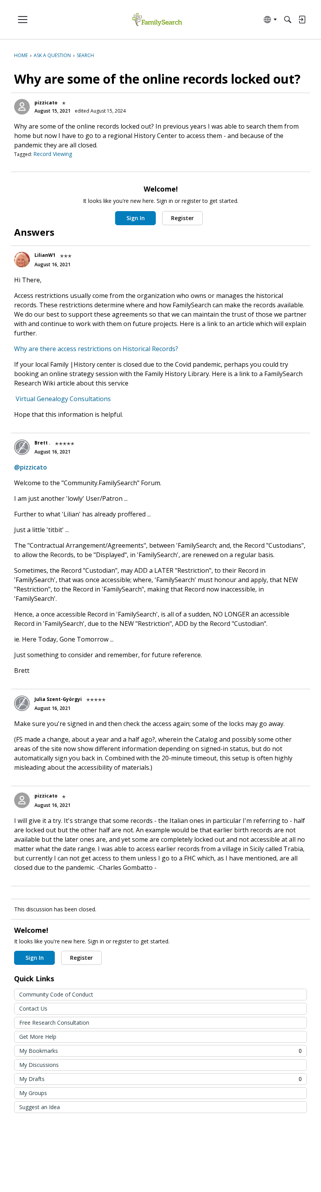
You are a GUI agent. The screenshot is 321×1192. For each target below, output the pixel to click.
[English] (157, 19)
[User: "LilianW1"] (22, 259)
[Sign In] (302, 20)
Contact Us (33, 1008)
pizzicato (46, 102)
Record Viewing (52, 154)
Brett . (42, 442)
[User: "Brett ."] (22, 447)
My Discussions (39, 1064)
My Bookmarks (160, 1050)
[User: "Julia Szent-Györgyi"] (22, 703)
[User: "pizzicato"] (22, 107)
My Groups (33, 1093)
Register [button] (182, 218)
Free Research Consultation (54, 1022)
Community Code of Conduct (56, 994)
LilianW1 (45, 255)
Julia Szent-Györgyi (58, 699)
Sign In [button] (135, 218)
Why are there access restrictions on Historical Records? (96, 348)
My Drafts (160, 1079)
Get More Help (37, 1036)
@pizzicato (30, 467)
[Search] (288, 20)
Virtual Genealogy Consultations (63, 398)
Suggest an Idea (39, 1107)
